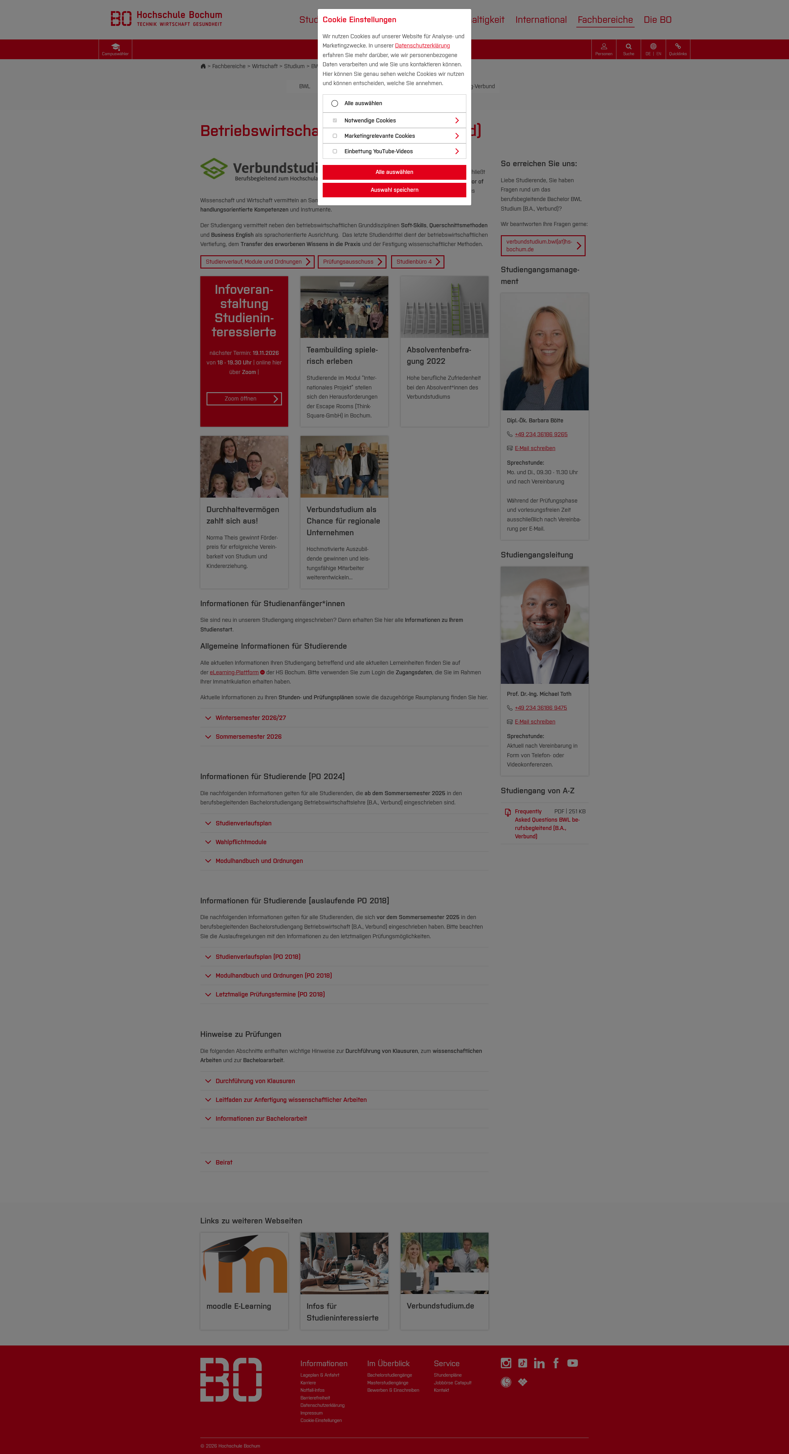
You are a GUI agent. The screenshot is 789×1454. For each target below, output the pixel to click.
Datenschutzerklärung (422, 45)
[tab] (397, 120)
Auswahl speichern (395, 190)
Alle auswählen (363, 103)
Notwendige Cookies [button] (370, 120)
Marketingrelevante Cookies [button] (380, 136)
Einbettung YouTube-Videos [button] (379, 151)
